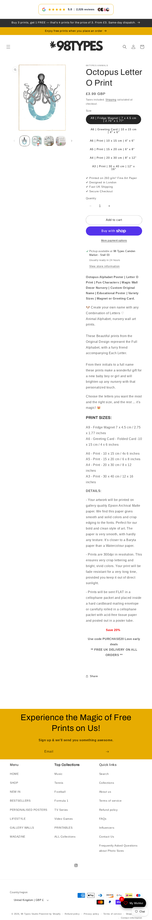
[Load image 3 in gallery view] (49, 141)
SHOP (14, 782)
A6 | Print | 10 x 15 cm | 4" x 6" (112, 140)
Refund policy (108, 809)
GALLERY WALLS (22, 827)
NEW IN (15, 791)
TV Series (61, 809)
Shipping (110, 99)
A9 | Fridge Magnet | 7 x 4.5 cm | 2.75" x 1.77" (113, 119)
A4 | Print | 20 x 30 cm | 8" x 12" (113, 157)
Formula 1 (61, 800)
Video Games (63, 818)
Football (60, 791)
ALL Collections (64, 836)
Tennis (58, 782)
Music (58, 773)
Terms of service (110, 800)
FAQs (102, 818)
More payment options (114, 240)
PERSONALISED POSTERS (28, 809)
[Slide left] (14, 140)
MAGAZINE (17, 836)
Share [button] (94, 676)
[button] (8, 47)
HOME (14, 773)
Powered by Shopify (50, 914)
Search (104, 773)
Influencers (106, 827)
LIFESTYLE (18, 818)
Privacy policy (91, 914)
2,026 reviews (85, 9)
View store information (104, 266)
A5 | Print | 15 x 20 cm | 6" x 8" (112, 149)
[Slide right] (71, 140)
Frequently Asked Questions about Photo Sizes (118, 848)
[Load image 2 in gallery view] (37, 141)
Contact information (131, 918)
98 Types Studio (29, 914)
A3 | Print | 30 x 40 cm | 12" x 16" (113, 168)
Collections (106, 782)
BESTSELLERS (20, 800)
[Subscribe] (107, 751)
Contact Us (106, 836)
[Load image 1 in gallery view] (25, 141)
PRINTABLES (63, 827)
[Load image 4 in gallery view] (61, 141)
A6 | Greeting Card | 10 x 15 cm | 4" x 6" (114, 131)
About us (105, 791)
